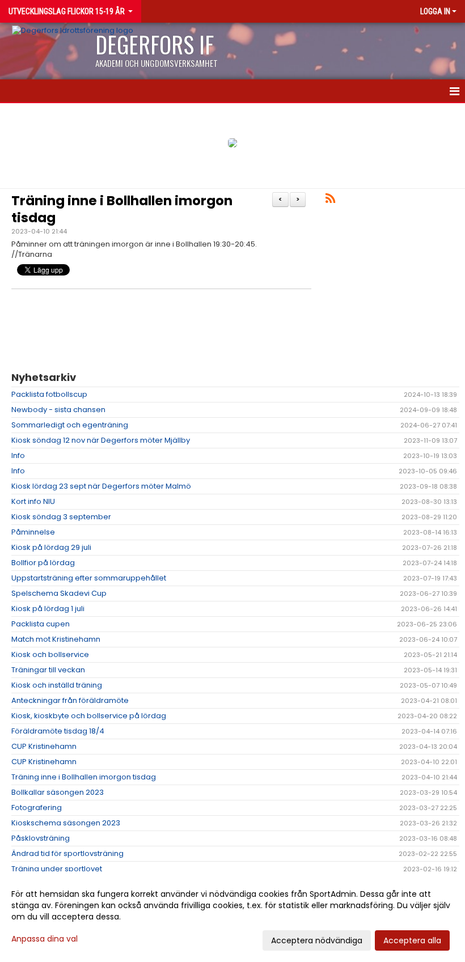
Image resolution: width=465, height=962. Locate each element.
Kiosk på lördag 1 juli (47, 608)
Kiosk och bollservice (50, 654)
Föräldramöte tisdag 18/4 (57, 731)
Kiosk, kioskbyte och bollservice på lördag (88, 715)
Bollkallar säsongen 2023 (57, 792)
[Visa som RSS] (330, 200)
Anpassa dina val (44, 939)
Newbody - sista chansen (58, 409)
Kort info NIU (33, 501)
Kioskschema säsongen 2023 (65, 822)
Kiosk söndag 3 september (61, 516)
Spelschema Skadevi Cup (59, 593)
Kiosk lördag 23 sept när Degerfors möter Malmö (101, 486)
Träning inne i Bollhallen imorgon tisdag (121, 209)
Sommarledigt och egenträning (69, 424)
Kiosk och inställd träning (56, 685)
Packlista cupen (40, 623)
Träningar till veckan (48, 669)
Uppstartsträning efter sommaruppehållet (88, 578)
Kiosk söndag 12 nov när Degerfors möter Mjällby (100, 440)
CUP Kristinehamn (44, 746)
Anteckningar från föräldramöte (70, 700)
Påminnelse (33, 532)
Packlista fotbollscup (49, 394)
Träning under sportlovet (56, 868)
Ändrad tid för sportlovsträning (67, 853)
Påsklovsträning (40, 838)
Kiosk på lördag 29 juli (51, 547)
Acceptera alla (412, 940)
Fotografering (36, 807)
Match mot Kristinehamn (55, 639)
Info (18, 455)
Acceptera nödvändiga (316, 940)
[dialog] (232, 916)
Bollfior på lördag (43, 562)
